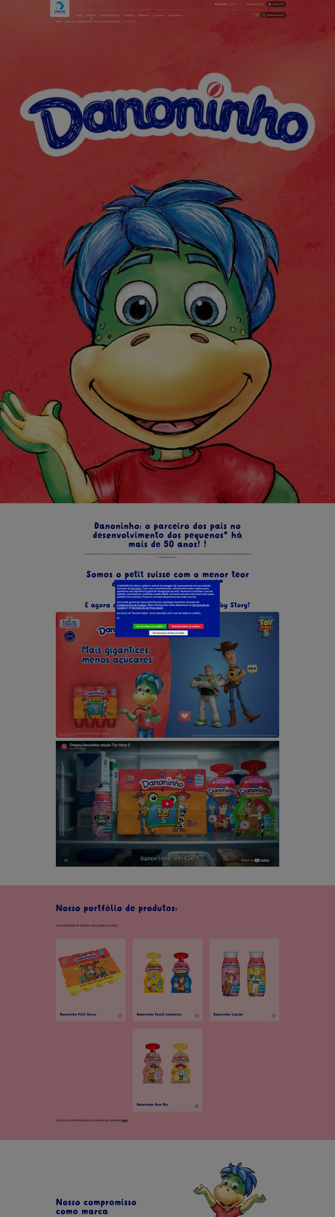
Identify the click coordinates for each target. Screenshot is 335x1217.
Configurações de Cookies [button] (131, 605)
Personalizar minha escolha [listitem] (168, 632)
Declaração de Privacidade (147, 607)
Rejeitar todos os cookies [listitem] (186, 626)
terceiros (136, 588)
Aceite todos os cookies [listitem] (150, 626)
